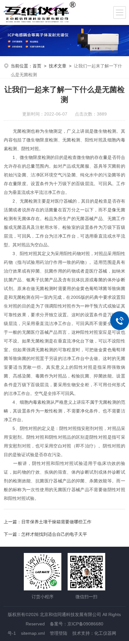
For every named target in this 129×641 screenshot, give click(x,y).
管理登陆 (58, 633)
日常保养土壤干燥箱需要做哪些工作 (56, 521)
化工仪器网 (105, 633)
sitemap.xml (33, 633)
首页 (37, 65)
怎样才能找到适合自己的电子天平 (54, 534)
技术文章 (57, 65)
